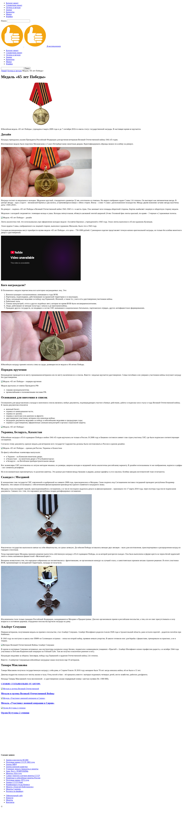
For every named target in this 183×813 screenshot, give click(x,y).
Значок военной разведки (17, 767)
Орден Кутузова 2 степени (15, 712)
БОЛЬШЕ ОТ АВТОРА (29, 684)
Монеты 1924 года (14, 773)
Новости (9, 798)
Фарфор (9, 16)
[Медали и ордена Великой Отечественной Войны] (20, 689)
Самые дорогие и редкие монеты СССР (23, 776)
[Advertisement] (91, 733)
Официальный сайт (14, 795)
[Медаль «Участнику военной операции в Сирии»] (23, 698)
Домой (4, 71)
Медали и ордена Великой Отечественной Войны (27, 693)
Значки (9, 10)
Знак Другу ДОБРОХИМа (17, 771)
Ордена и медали (13, 7)
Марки (9, 14)
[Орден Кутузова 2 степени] (13, 708)
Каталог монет (12, 3)
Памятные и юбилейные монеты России (23, 778)
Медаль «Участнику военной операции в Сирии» (27, 703)
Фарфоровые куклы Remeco (18, 785)
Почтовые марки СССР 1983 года (20, 762)
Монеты (9, 800)
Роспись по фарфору (14, 791)
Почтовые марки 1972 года (17, 780)
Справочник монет (14, 5)
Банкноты (10, 12)
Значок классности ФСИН (17, 760)
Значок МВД (11, 764)
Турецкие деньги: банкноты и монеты (22, 769)
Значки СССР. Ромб (14, 782)
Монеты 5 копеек (13, 789)
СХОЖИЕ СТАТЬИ (10, 684)
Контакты (10, 802)
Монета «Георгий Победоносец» (20, 787)
